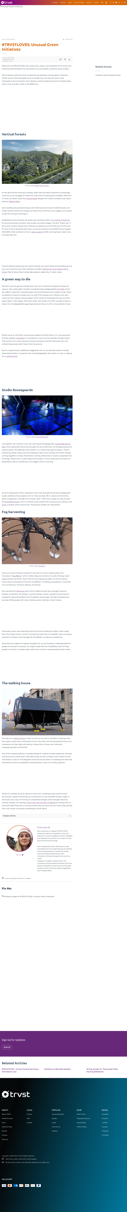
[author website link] (22, 855)
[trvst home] (6, 2)
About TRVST (6, 1114)
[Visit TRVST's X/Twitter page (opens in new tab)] (121, 3)
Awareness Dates (58, 1114)
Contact (4, 1135)
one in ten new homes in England (41, 803)
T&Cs (28, 1118)
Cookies (29, 1122)
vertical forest (31, 199)
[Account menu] (106, 2)
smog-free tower (12, 502)
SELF (70, 2)
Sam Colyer (8, 57)
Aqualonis (41, 566)
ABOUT (89, 2)
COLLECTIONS (79, 2)
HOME (3, 39)
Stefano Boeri (14, 202)
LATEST (96, 2)
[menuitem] (55, 2)
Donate (4, 1131)
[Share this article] (65, 59)
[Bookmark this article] (60, 59)
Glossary (55, 1131)
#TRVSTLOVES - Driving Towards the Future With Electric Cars (20, 1070)
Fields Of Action (7, 1118)
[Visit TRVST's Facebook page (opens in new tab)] (110, 3)
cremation (20, 338)
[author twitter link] (19, 855)
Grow (4, 505)
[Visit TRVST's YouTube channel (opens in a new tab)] (124, 3)
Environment (10, 39)
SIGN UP (7, 1047)
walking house (19, 738)
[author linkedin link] (17, 855)
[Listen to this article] (69, 59)
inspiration (69, 39)
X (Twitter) (105, 1135)
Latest (54, 1122)
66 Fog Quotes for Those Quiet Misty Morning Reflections (102, 1070)
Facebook (105, 1114)
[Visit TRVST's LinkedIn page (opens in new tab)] (119, 3)
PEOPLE (63, 2)
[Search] (102, 2)
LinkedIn (105, 1122)
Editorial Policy (7, 1127)
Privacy (29, 1114)
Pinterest (105, 1118)
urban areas (36, 232)
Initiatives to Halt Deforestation (57, 1069)
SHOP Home (81, 1114)
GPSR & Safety (82, 1127)
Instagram (105, 1131)
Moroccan (20, 591)
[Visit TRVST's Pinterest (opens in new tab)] (116, 3)
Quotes (54, 1118)
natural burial (11, 356)
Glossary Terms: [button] (9, 816)
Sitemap (5, 1139)
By (43, 827)
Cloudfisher (16, 576)
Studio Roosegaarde (41, 437)
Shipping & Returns (83, 1118)
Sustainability (81, 1122)
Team (4, 1122)
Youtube (105, 1127)
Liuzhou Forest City (62, 220)
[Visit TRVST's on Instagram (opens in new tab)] (113, 3)
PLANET (55, 2)
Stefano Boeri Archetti (41, 186)
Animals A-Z (56, 1127)
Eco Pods (61, 289)
